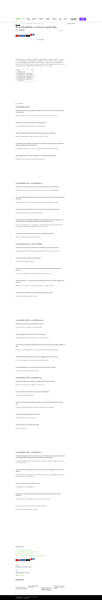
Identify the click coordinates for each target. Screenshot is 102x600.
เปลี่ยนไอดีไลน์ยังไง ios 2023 (22, 573)
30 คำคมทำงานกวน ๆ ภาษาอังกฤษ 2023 (25, 553)
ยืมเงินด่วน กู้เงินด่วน (35, 19)
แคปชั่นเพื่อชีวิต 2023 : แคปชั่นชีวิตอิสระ (24, 79)
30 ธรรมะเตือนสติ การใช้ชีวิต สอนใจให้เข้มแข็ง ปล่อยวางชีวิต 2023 (30, 555)
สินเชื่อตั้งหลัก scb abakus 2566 (23, 567)
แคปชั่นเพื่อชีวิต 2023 (21, 72)
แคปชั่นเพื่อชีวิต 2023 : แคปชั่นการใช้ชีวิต (25, 74)
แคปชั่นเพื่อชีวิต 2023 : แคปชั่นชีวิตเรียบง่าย (25, 76)
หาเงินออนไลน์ (60, 19)
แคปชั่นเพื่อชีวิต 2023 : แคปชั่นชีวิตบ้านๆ (24, 77)
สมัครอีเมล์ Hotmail (48, 19)
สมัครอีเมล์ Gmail (41, 19)
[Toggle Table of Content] (32, 70)
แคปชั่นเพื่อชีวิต (21, 575)
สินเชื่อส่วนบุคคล (29, 19)
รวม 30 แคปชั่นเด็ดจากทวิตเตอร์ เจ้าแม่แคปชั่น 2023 (27, 551)
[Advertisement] (35, 8)
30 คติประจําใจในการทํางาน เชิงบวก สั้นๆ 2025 (21, 588)
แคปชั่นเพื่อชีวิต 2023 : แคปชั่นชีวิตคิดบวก (25, 73)
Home (23, 18)
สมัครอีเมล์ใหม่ (22, 30)
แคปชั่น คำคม (65, 19)
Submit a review (83, 19)
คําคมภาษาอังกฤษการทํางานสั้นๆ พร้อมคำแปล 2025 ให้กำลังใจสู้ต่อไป (46, 589)
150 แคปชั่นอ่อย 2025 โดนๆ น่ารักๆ (23, 550)
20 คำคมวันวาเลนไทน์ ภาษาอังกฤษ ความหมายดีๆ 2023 (59, 587)
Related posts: (21, 80)
